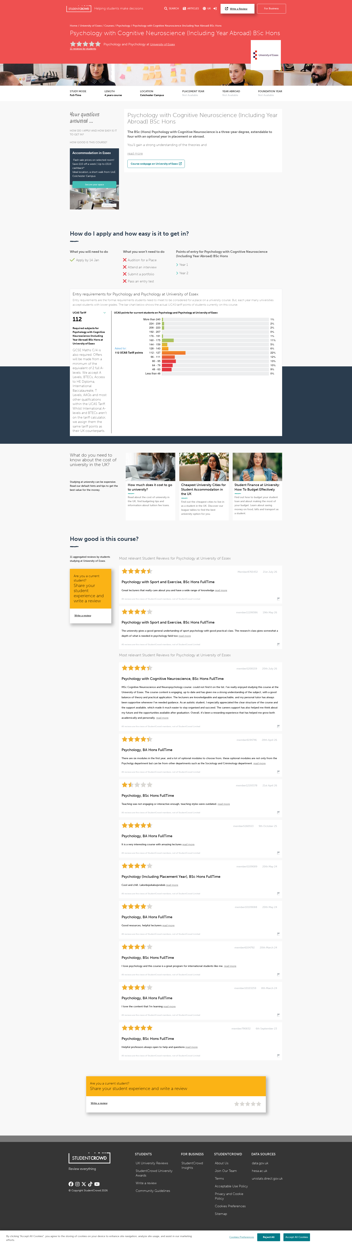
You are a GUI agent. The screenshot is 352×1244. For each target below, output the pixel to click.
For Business (271, 8)
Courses (109, 25)
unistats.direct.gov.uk (267, 1179)
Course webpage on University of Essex (154, 163)
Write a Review (238, 8)
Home (74, 25)
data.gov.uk (260, 1163)
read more (135, 153)
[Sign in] (215, 9)
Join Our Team (226, 1171)
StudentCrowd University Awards (154, 1173)
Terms (219, 1179)
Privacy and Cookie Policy (229, 1196)
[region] (176, 1237)
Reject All (268, 1237)
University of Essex (90, 25)
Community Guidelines (153, 1191)
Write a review (82, 615)
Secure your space (94, 184)
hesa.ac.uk (259, 1171)
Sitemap (221, 1214)
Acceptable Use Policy (231, 1186)
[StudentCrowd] (79, 8)
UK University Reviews (152, 1163)
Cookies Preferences (230, 1206)
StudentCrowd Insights (192, 1165)
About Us (221, 1163)
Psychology (123, 25)
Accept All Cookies (296, 1237)
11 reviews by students (83, 48)
